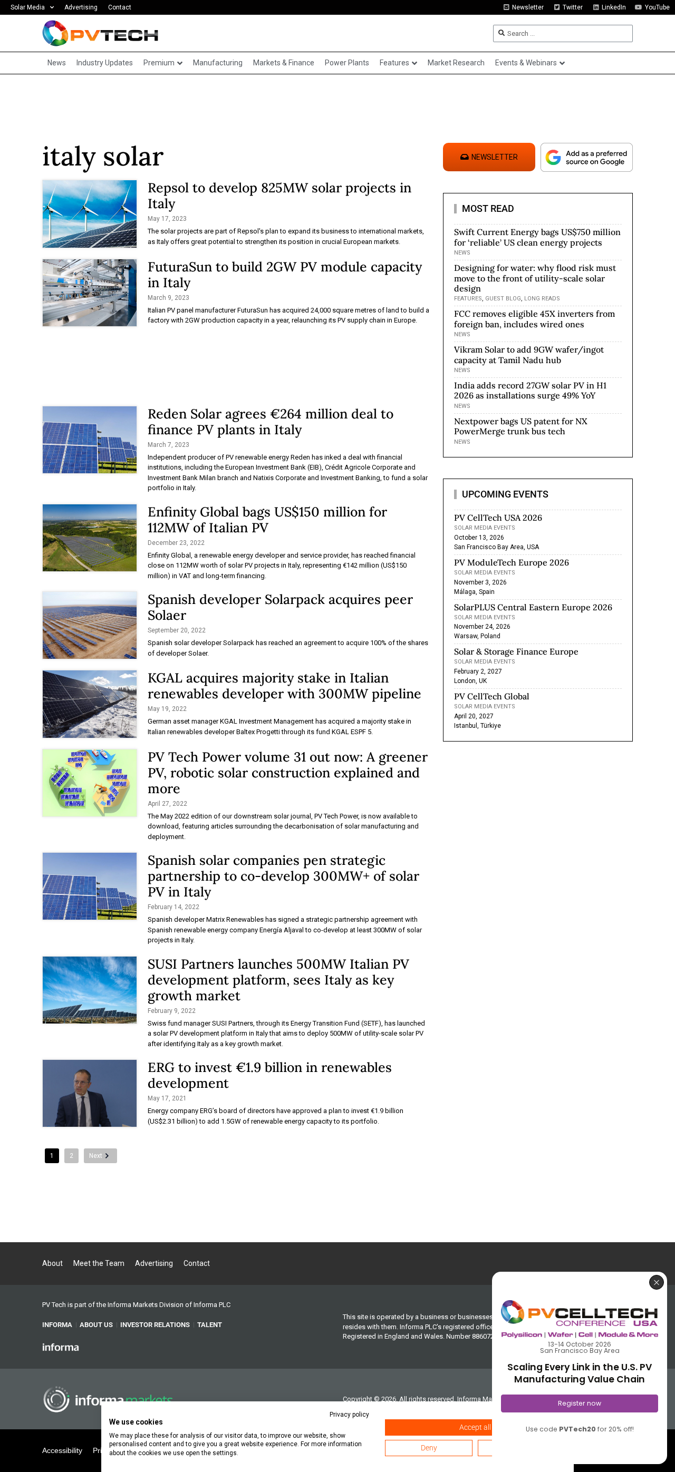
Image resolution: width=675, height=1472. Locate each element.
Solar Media (28, 7)
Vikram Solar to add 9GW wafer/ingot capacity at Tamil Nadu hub (529, 354)
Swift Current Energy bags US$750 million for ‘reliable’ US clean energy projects (537, 237)
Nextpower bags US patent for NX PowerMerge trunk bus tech (520, 426)
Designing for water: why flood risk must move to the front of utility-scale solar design (535, 277)
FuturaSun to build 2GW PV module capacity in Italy (285, 274)
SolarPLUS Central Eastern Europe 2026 (533, 607)
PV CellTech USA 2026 (498, 517)
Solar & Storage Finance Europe (516, 651)
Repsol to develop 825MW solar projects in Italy (279, 195)
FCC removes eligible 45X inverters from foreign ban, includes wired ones (534, 318)
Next (95, 1155)
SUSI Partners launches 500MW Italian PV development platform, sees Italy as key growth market (278, 980)
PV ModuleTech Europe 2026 (511, 562)
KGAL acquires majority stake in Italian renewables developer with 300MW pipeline (284, 685)
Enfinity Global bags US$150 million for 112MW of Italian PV (267, 519)
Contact (119, 7)
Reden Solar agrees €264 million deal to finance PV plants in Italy (270, 421)
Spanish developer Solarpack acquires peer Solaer (280, 607)
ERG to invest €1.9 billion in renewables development (270, 1075)
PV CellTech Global (491, 696)
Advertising (81, 7)
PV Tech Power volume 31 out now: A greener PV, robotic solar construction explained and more (288, 772)
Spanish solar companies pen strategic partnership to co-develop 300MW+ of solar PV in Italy (283, 876)
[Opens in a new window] (60, 1346)
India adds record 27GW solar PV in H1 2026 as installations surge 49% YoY (530, 390)
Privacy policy (349, 1414)
